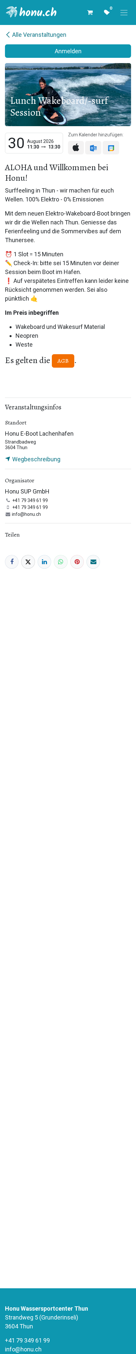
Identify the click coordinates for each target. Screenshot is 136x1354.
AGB (63, 361)
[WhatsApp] (60, 561)
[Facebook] (11, 561)
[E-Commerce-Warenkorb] (90, 12)
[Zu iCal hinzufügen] (76, 147)
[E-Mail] (93, 561)
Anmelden (68, 51)
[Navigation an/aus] (124, 12)
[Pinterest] (77, 561)
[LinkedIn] (44, 561)
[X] (28, 561)
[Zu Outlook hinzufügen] (93, 147)
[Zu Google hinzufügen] (111, 147)
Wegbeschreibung (35, 459)
